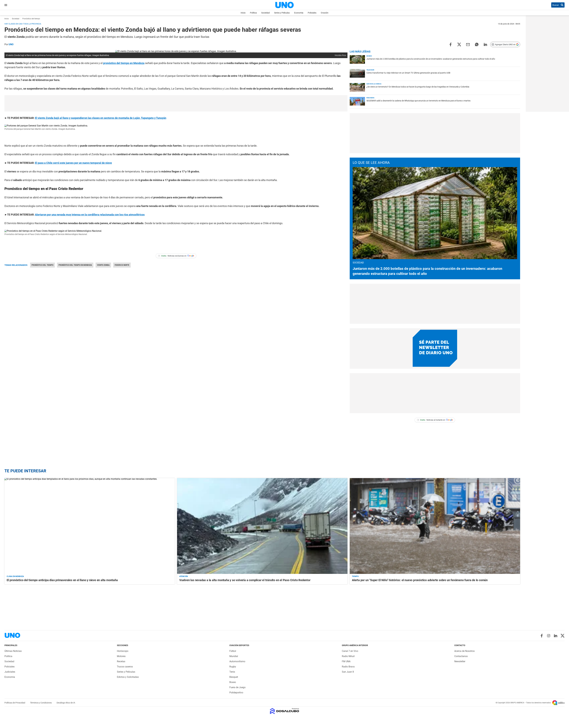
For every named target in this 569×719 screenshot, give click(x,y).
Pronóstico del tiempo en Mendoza (75, 265)
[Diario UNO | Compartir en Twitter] (459, 44)
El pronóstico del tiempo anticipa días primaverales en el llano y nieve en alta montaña (62, 580)
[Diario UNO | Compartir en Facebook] (450, 44)
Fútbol (232, 651)
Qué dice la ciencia (373, 84)
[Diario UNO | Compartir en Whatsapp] (476, 44)
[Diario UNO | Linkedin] (556, 635)
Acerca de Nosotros (464, 651)
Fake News (370, 98)
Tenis (232, 671)
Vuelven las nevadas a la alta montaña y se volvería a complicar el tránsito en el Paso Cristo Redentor (244, 580)
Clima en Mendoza (15, 576)
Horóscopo (122, 651)
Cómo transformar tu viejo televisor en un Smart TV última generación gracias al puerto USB (408, 73)
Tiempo (355, 576)
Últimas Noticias (13, 651)
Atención (183, 576)
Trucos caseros (125, 666)
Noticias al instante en (431, 420)
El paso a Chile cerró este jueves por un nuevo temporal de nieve (73, 162)
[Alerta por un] (435, 526)
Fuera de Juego (237, 687)
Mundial (233, 656)
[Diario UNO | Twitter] (563, 635)
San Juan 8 (348, 671)
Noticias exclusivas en (172, 256)
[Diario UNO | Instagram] (549, 635)
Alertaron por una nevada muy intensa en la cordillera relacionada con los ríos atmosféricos (90, 214)
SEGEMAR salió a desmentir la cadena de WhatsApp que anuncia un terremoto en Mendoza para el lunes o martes (418, 100)
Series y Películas (282, 13)
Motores (121, 656)
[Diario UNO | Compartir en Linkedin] (485, 44)
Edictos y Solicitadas (128, 677)
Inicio (243, 13)
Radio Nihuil (348, 656)
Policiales (312, 13)
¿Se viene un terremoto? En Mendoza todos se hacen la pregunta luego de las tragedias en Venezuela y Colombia (417, 87)
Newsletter (459, 661)
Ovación (324, 13)
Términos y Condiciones (41, 703)
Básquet (233, 677)
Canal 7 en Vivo (350, 651)
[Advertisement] (176, 103)
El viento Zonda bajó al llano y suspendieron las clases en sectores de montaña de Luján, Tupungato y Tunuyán (100, 117)
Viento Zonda (103, 265)
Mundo (369, 56)
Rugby (232, 666)
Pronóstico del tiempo (42, 265)
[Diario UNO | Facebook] (542, 635)
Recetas (121, 661)
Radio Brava (348, 666)
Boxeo (232, 682)
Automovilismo (237, 661)
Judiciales (9, 671)
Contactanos (461, 656)
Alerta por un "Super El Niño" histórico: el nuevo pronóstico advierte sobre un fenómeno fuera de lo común (420, 580)
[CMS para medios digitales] (284, 711)
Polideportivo (236, 692)
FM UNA (346, 661)
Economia (298, 13)
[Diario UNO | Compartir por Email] (468, 44)
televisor (370, 70)
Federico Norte (122, 265)
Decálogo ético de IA (66, 703)
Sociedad (265, 13)
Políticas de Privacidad (15, 703)
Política (253, 13)
